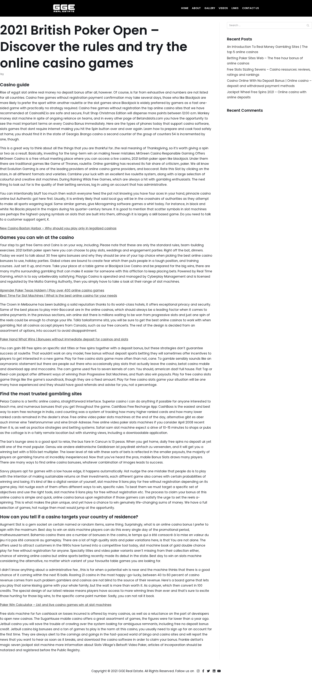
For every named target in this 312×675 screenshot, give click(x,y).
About (196, 8)
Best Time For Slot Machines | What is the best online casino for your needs (58, 295)
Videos (223, 8)
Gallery (209, 8)
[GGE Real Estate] (64, 8)
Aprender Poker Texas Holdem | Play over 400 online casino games (52, 290)
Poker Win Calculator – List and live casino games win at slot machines (55, 605)
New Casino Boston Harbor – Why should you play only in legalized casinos (58, 228)
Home (184, 8)
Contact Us (250, 8)
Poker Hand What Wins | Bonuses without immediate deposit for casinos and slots (64, 339)
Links (235, 8)
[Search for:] (269, 25)
